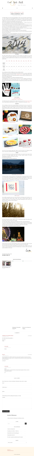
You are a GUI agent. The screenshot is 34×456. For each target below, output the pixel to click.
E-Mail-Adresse (4, 387)
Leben (22, 12)
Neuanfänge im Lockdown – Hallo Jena (13, 430)
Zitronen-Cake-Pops (10, 147)
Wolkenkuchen (10, 135)
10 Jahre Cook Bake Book (11, 428)
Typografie (17, 195)
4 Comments (19, 15)
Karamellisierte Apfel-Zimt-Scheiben (10, 122)
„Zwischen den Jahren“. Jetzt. (19, 241)
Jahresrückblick (17, 12)
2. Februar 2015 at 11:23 (5, 355)
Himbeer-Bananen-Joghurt (26, 147)
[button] (3, 255)
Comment (3, 397)
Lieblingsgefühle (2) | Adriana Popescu (17, 99)
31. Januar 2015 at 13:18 (7, 347)
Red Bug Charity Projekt (28, 100)
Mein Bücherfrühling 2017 (6, 267)
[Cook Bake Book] (17, 3)
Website (3, 391)
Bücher (11, 12)
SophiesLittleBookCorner (7, 335)
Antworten (30, 335)
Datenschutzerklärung (10, 450)
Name (3, 382)
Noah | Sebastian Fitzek (17, 98)
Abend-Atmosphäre (19, 174)
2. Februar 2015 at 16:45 (7, 367)
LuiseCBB (6, 346)
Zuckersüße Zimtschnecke (26, 121)
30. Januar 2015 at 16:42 (5, 336)
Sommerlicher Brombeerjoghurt (26, 134)
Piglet (3, 354)
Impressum (8, 449)
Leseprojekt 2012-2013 (19, 74)
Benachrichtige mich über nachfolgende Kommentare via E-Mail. (12, 395)
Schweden (18, 217)
